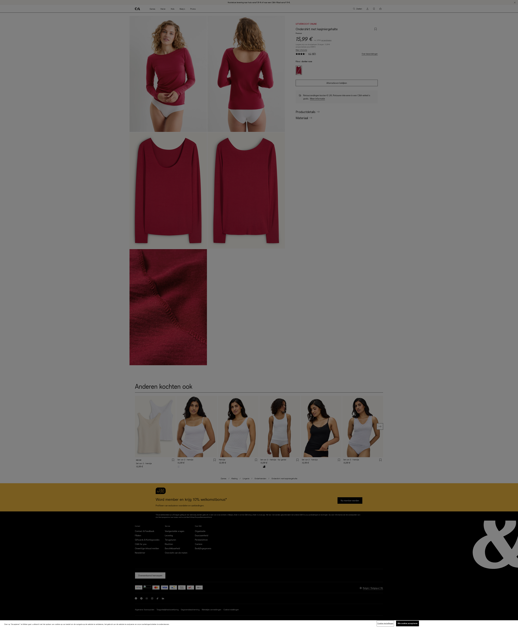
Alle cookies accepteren (408, 623)
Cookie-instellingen (385, 623)
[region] (259, 623)
